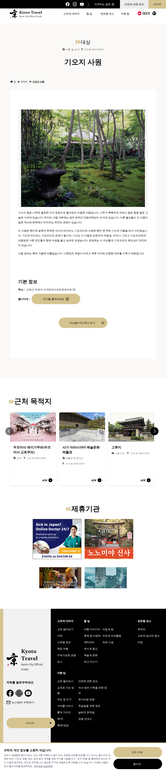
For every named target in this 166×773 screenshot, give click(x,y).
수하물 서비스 (65, 706)
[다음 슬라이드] (154, 431)
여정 (140, 642)
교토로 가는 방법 (65, 690)
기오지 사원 (38, 81)
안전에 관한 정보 (134, 4)
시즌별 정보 (64, 642)
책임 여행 (62, 648)
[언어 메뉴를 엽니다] (154, 13)
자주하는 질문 (102, 4)
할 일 (89, 13)
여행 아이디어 (92, 629)
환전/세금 (63, 725)
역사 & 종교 (91, 648)
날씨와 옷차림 (86, 712)
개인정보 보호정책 (43, 766)
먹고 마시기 (91, 661)
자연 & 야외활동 (111, 635)
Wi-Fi (60, 719)
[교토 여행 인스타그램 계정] (75, 4)
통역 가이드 (64, 712)
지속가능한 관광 (66, 655)
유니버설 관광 (86, 699)
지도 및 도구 (64, 699)
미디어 (157, 4)
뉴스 (59, 661)
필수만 (137, 764)
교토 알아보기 (65, 629)
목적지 (24, 81)
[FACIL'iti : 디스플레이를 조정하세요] (144, 13)
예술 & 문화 (91, 655)
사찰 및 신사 (72, 49)
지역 (59, 635)
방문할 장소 (107, 13)
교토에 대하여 (71, 13)
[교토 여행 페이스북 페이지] (68, 4)
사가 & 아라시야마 (93, 49)
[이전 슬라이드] (9, 431)
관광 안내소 (85, 719)
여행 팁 (125, 13)
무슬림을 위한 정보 (89, 706)
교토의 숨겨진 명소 (149, 635)
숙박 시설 (107, 642)
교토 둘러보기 (65, 681)
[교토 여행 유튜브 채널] (82, 4)
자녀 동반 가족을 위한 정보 (92, 690)
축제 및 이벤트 (92, 635)
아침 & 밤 (107, 629)
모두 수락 (137, 752)
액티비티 (89, 642)
